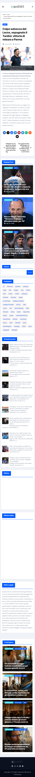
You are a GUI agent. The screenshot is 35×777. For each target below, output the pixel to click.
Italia (24, 304)
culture (17, 293)
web (25, 648)
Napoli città (26, 312)
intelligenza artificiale (18, 301)
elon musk (13, 297)
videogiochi (6, 330)
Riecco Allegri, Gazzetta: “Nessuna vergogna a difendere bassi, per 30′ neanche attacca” (15, 220)
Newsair (26, 772)
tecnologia (16, 326)
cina (22, 290)
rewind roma (6, 319)
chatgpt (16, 290)
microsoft (5, 312)
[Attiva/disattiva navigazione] (3, 7)
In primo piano (6, 301)
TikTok (23, 326)
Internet (18, 304)
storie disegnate (7, 326)
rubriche (15, 319)
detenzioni (24, 293)
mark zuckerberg (19, 308)
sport (5, 24)
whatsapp (14, 330)
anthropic (25, 286)
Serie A (18, 44)
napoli (18, 312)
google (20, 297)
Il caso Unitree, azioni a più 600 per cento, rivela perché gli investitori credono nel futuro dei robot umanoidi (17, 693)
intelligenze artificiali (8, 304)
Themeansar (17, 774)
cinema (28, 290)
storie (24, 322)
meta (27, 308)
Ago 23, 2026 (10, 191)
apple (4, 290)
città (4, 293)
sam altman (23, 319)
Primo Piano (8, 168)
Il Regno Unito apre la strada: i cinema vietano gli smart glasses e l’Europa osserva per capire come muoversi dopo (17, 721)
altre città (9, 286)
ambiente (17, 286)
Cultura (10, 293)
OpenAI (11, 315)
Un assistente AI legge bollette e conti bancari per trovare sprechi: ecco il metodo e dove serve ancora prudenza (17, 668)
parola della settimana (21, 315)
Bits (10, 290)
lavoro (5, 308)
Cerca (6, 267)
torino (29, 326)
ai (3, 286)
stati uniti (17, 322)
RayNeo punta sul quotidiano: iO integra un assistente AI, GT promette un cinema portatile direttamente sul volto (17, 748)
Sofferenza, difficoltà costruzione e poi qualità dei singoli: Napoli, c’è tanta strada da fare (17, 252)
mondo (12, 312)
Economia (5, 297)
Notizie (5, 315)
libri (11, 308)
